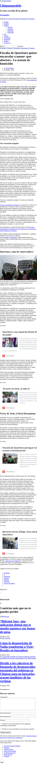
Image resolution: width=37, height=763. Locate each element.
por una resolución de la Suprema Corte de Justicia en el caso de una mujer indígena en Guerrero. (18, 228)
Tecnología (7, 37)
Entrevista (11, 32)
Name (5, 713)
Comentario (4, 697)
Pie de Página (10, 68)
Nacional (10, 29)
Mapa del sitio (8, 754)
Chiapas (10, 27)
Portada (6, 22)
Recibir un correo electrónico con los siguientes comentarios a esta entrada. (15, 724)
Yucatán (6, 237)
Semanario (7, 39)
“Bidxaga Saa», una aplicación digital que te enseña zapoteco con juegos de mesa (17, 626)
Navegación (4, 15)
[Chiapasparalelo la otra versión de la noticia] (18, 1)
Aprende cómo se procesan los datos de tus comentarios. (18, 736)
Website (2, 720)
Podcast (6, 41)
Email (5, 716)
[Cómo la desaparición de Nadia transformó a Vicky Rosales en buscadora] (5, 638)
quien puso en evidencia (12, 561)
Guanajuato (13, 237)
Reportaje (10, 31)
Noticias (6, 25)
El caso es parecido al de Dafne (9, 205)
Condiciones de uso (10, 753)
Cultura (6, 36)
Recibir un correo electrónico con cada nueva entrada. (18, 729)
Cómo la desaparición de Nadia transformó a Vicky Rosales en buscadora (17, 646)
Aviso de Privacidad (10, 751)
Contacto (6, 756)
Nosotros (6, 747)
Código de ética (8, 749)
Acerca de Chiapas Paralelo (12, 746)
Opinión (6, 24)
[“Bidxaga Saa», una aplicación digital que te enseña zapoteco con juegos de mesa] (4, 616)
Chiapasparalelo (10, 5)
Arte (5, 34)
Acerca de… (7, 43)
